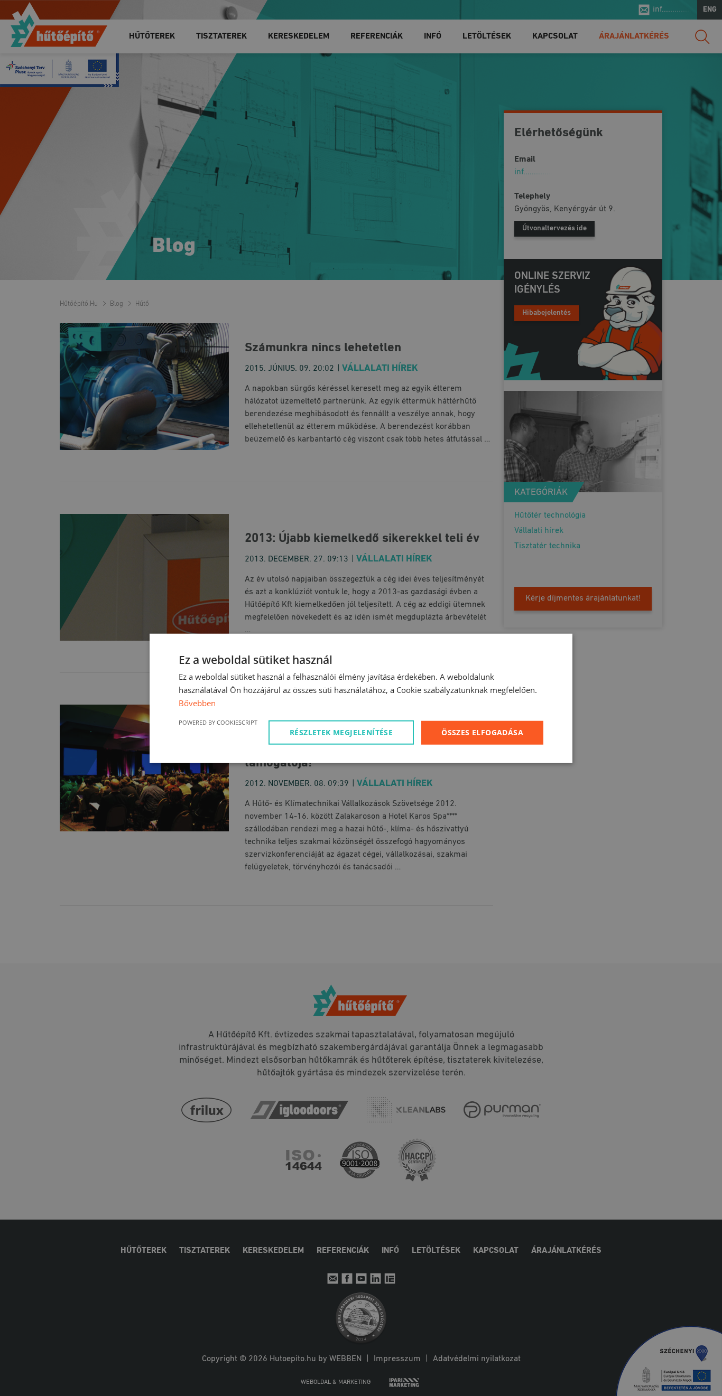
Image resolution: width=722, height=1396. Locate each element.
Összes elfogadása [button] (482, 732)
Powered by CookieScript (218, 722)
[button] (343, 732)
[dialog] (361, 698)
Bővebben (197, 702)
